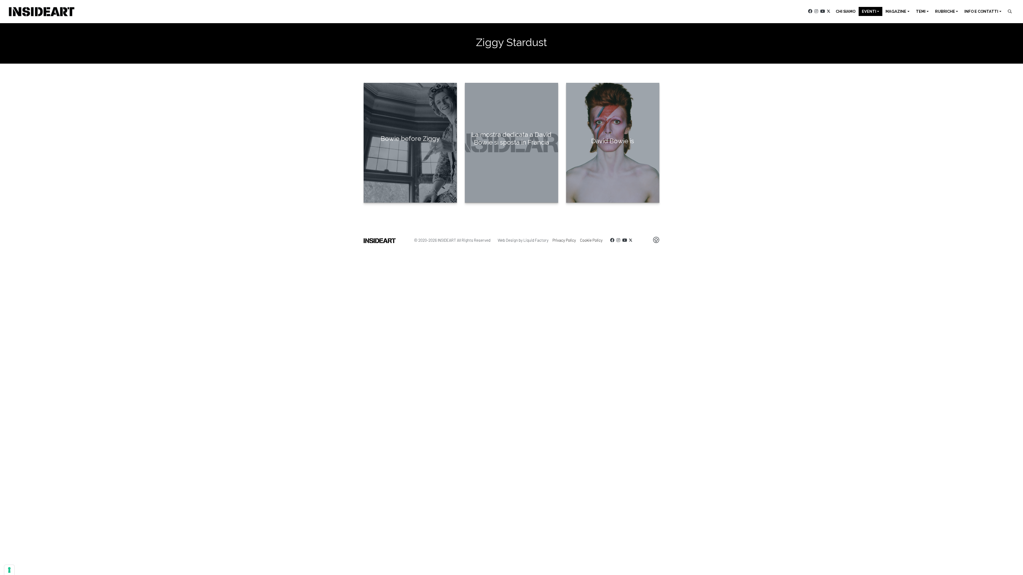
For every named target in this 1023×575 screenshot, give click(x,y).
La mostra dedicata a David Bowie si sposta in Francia (511, 138)
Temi (920, 11)
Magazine (896, 11)
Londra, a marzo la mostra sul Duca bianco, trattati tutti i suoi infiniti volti (613, 162)
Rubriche (945, 11)
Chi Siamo (845, 11)
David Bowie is (612, 141)
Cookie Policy (591, 240)
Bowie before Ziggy (410, 138)
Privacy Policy (564, 240)
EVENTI (869, 11)
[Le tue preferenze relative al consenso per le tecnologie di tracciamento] (9, 570)
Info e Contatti (981, 11)
